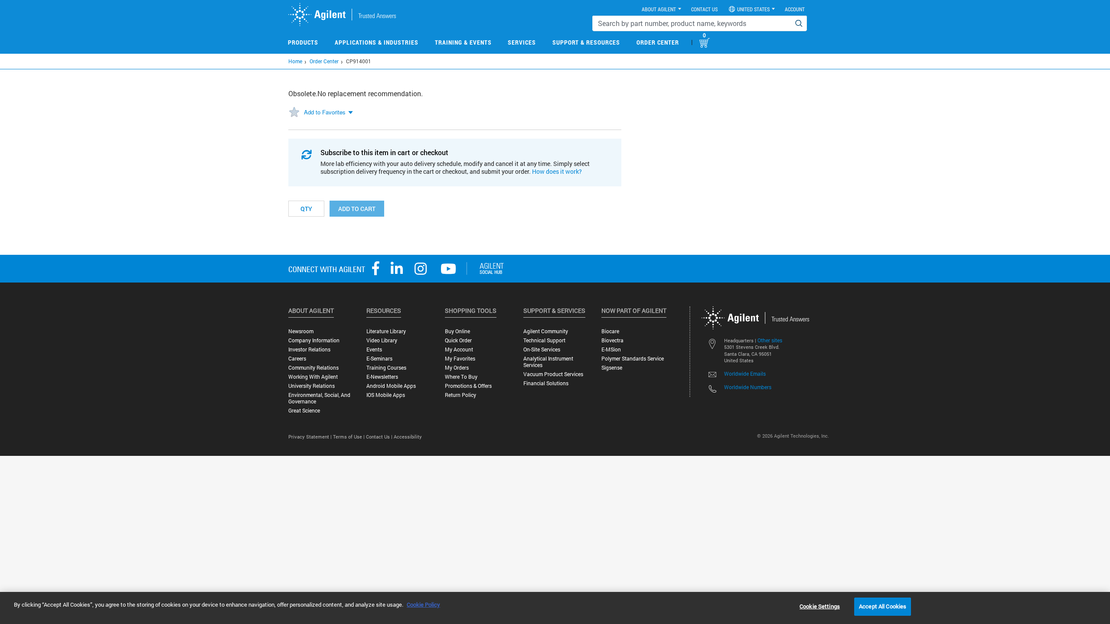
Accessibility (408, 436)
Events (374, 349)
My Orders (457, 367)
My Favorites (460, 358)
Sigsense (611, 367)
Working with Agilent (313, 377)
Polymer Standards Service (632, 358)
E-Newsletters (382, 377)
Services (522, 42)
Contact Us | (380, 436)
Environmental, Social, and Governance (319, 398)
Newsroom (300, 331)
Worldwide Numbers (747, 387)
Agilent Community (545, 331)
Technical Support (544, 340)
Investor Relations (309, 349)
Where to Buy (461, 377)
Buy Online (457, 331)
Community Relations (313, 367)
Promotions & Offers (468, 386)
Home (295, 61)
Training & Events (463, 42)
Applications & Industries (376, 42)
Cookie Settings (820, 606)
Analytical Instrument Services (548, 361)
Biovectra (612, 340)
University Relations (311, 386)
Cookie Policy (423, 604)
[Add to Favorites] (294, 112)
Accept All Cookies (882, 606)
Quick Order (458, 340)
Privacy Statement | (310, 436)
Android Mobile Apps (391, 386)
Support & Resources (586, 42)
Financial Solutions (545, 383)
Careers (297, 358)
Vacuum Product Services (553, 374)
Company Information (314, 340)
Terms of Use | (349, 436)
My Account (459, 349)
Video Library (381, 340)
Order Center (658, 42)
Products (303, 42)
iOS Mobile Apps (385, 395)
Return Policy (460, 395)
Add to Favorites (325, 112)
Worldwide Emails (745, 373)
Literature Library (386, 331)
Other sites (769, 340)
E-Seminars (379, 358)
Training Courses (386, 367)
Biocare (610, 331)
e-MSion (611, 349)
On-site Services (541, 349)
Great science (304, 410)
